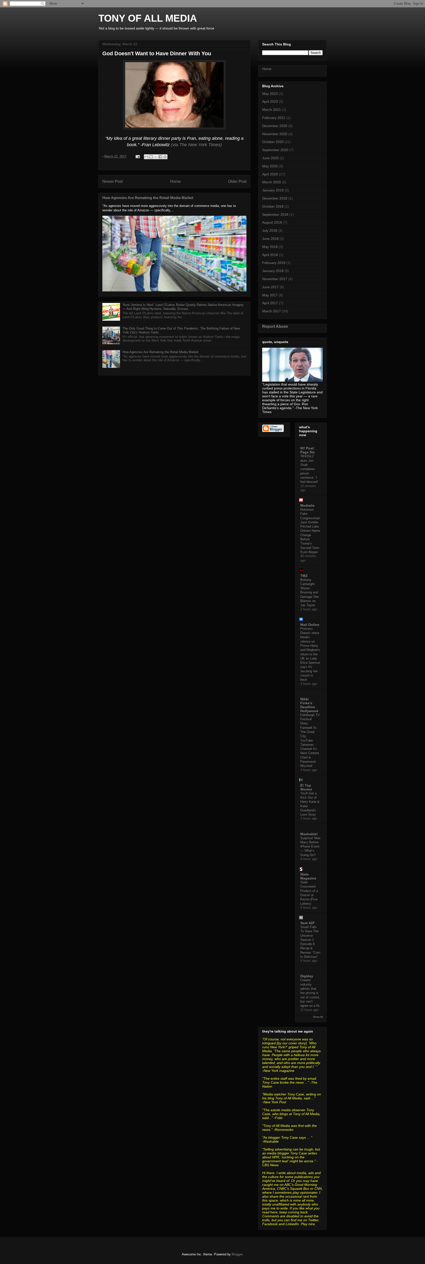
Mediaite (307, 505)
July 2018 (269, 230)
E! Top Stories (306, 787)
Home (175, 181)
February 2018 (273, 263)
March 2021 (271, 110)
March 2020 (271, 182)
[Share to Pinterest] (165, 156)
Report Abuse (275, 326)
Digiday (306, 976)
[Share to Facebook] (160, 156)
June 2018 (270, 239)
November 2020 (274, 134)
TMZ (304, 576)
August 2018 (272, 222)
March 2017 (271, 311)
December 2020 (274, 126)
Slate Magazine (308, 876)
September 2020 (275, 150)
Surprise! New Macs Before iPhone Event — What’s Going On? (310, 846)
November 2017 (274, 279)
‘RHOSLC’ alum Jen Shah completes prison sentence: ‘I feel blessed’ (309, 469)
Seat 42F (307, 923)
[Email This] (146, 156)
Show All (318, 1016)
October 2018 (273, 206)
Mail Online (309, 625)
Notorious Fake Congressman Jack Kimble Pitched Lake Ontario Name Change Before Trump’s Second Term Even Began (310, 531)
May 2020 (270, 166)
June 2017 (270, 287)
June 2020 (270, 158)
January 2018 (273, 271)
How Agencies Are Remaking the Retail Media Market (147, 198)
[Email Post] (137, 156)
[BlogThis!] (151, 156)
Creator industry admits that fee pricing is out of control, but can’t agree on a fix (310, 992)
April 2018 (270, 255)
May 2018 (270, 247)
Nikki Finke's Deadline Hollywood (309, 705)
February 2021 (273, 118)
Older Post (237, 181)
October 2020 (273, 142)
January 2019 (273, 190)
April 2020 (270, 174)
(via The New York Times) (196, 144)
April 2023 (270, 101)
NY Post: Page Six (307, 450)
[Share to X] (155, 156)
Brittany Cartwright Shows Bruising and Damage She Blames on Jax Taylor (309, 592)
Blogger (237, 1254)
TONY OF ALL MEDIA (147, 18)
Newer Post (112, 181)
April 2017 (270, 303)
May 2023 (270, 94)
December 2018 (274, 198)
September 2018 (275, 214)
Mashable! (309, 834)
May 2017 (270, 295)
